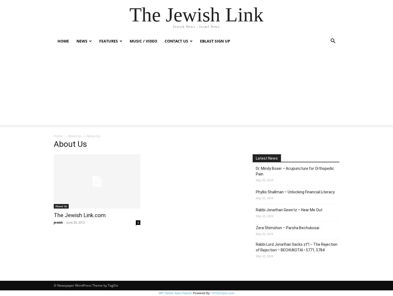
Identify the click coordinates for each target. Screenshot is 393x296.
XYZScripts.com (223, 293)
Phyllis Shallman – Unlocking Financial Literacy (295, 192)
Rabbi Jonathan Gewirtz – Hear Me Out (289, 210)
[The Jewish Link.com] (97, 181)
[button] (332, 41)
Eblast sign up (215, 41)
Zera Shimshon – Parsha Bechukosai (287, 228)
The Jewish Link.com (80, 215)
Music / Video (143, 41)
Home (63, 41)
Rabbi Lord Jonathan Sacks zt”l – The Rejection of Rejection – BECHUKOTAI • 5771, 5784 (296, 247)
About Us (75, 136)
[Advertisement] (196, 87)
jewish (58, 222)
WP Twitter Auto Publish (175, 293)
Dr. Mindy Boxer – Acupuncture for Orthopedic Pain (295, 171)
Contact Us (176, 41)
